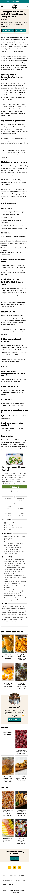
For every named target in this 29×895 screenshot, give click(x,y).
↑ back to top (8, 884)
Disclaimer (21, 875)
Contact (4, 875)
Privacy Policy (12, 875)
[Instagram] (19, 867)
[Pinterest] (14, 867)
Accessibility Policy (20, 880)
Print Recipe (21, 30)
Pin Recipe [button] (15, 491)
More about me (13, 719)
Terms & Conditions (7, 880)
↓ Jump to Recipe (8, 30)
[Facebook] (9, 867)
